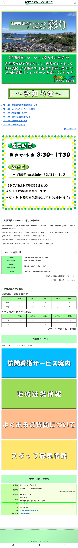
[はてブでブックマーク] (30, 508)
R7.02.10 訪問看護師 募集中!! (15, 113)
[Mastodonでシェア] (30, 502)
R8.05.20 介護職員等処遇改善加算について (20, 105)
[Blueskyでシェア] (47, 502)
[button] (72, 360)
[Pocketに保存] (47, 508)
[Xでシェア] (12, 502)
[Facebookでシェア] (12, 508)
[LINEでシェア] (65, 508)
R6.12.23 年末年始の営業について (16, 117)
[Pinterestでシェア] (21, 513)
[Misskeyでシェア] (65, 502)
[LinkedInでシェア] (39, 513)
